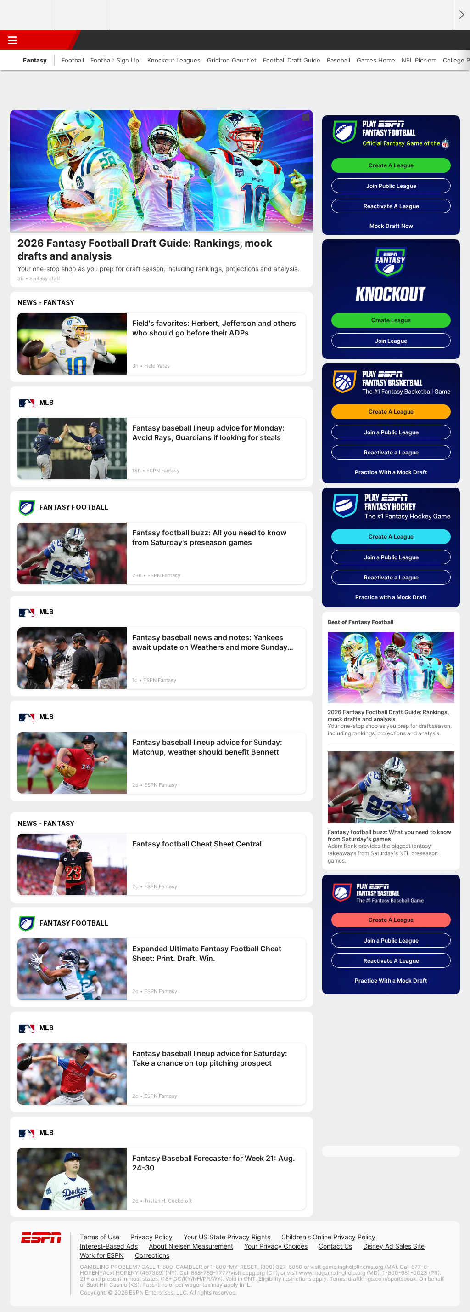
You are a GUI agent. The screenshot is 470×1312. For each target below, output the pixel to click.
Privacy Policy (151, 1237)
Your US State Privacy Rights (227, 1237)
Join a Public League (391, 432)
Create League (391, 320)
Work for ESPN (102, 1255)
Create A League (391, 165)
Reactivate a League (391, 452)
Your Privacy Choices (276, 1246)
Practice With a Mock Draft (391, 472)
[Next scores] (461, 15)
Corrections (152, 1255)
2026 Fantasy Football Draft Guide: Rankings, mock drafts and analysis (388, 715)
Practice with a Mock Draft (391, 597)
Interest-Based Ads (109, 1246)
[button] (440, 40)
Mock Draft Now (391, 225)
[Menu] (12, 40)
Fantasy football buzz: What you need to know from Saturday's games (389, 835)
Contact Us (335, 1246)
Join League (391, 340)
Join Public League (391, 185)
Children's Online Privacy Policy (328, 1237)
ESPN (49, 40)
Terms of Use (99, 1237)
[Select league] (28, 15)
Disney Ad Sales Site (394, 1246)
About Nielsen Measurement (191, 1246)
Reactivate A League (391, 206)
